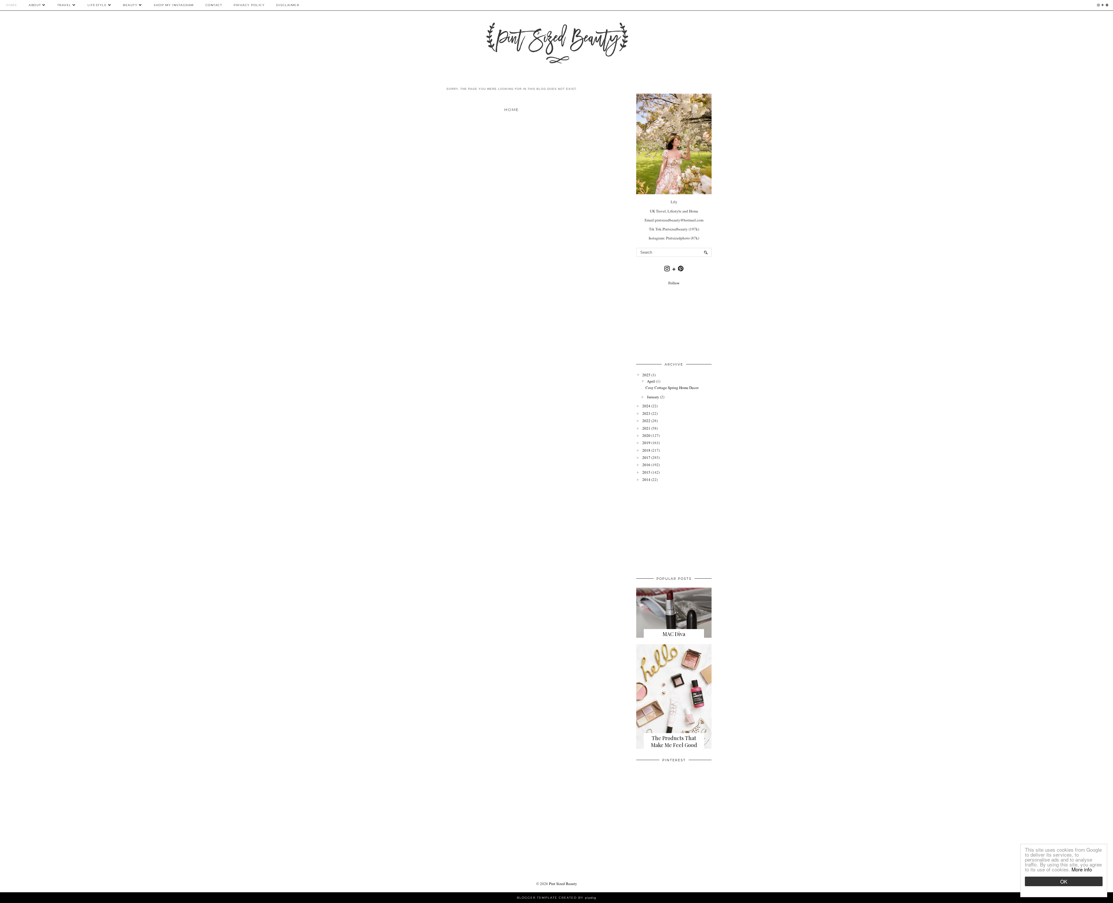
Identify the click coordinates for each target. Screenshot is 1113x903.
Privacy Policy (249, 5)
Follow (673, 283)
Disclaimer (287, 5)
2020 (646, 435)
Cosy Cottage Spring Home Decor (672, 387)
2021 (646, 428)
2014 (646, 479)
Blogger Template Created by (556, 898)
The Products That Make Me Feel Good (674, 741)
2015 (646, 472)
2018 (646, 450)
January (653, 396)
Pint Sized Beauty (563, 883)
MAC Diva (674, 634)
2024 (646, 405)
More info (1082, 869)
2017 (646, 457)
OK (1063, 881)
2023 (646, 413)
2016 (646, 464)
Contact (213, 5)
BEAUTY (131, 5)
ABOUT (35, 5)
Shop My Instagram (174, 5)
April (651, 381)
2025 (646, 374)
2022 (646, 420)
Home (11, 5)
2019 (646, 442)
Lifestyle (97, 5)
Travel (64, 5)
